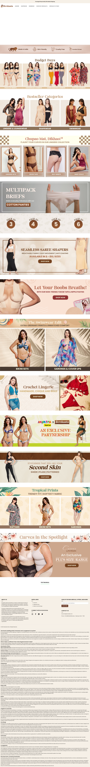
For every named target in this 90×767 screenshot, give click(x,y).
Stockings (3, 722)
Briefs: (2, 696)
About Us (35, 602)
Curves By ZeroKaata (41, 6)
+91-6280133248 (67, 616)
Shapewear (24, 6)
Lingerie (17, 6)
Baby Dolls (3, 685)
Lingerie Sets (4, 675)
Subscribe (64, 606)
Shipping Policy (36, 604)
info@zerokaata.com (68, 613)
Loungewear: (4, 745)
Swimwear (31, 6)
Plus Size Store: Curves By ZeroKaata (10, 756)
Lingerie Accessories (6, 708)
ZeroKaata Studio (54, 6)
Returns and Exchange (37, 606)
